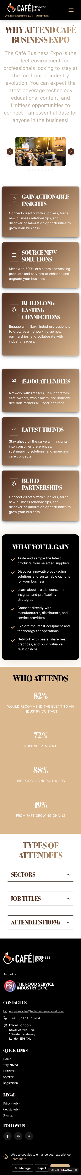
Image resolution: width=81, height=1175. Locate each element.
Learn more (18, 1159)
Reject (42, 1168)
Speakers (8, 1077)
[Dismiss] (76, 1170)
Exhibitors (9, 1071)
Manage (25, 1168)
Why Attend (10, 1065)
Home (7, 1059)
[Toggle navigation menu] (71, 10)
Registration (10, 1083)
